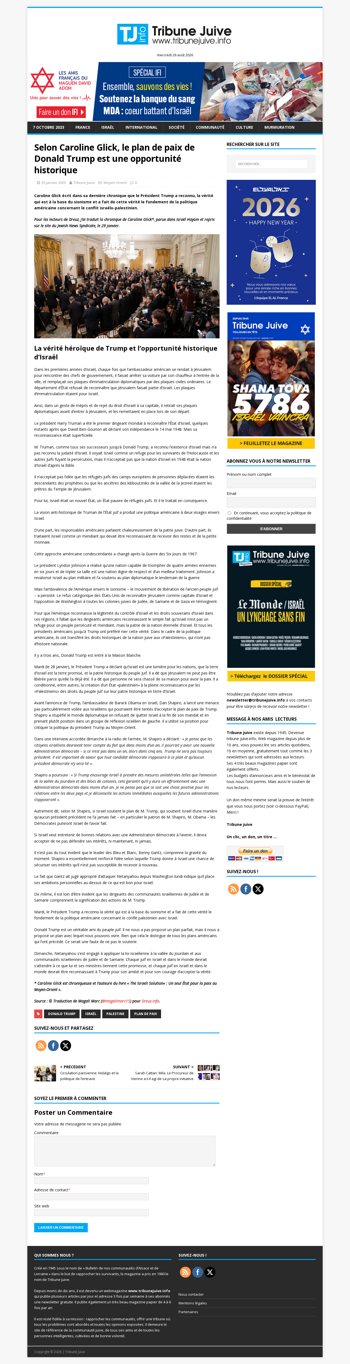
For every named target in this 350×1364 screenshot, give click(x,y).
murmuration (279, 127)
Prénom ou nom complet (249, 474)
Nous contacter (191, 1294)
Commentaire (46, 1132)
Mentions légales (193, 1303)
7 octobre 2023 (48, 127)
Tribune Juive (84, 182)
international (142, 127)
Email (231, 493)
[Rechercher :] (271, 164)
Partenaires (188, 1311)
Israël (107, 127)
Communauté (210, 127)
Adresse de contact (51, 1189)
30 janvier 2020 (53, 182)
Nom (38, 1174)
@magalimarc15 (116, 1001)
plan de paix (145, 1013)
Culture (244, 127)
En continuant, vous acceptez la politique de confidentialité (269, 515)
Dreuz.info (150, 1001)
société (177, 127)
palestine (115, 1013)
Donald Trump (61, 1013)
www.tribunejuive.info (149, 1290)
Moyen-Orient (115, 182)
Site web (41, 1205)
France (82, 127)
